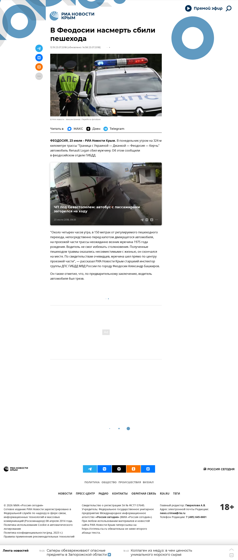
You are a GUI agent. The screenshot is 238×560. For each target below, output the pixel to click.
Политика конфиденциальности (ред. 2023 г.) (33, 533)
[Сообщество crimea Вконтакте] (104, 469)
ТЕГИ (176, 494)
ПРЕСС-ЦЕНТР (85, 494)
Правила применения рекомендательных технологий (39, 537)
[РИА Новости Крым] (72, 16)
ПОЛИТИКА (92, 482)
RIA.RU (164, 494)
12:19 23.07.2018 (58, 47)
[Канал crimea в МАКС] (148, 469)
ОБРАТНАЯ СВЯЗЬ (143, 494)
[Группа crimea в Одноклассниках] (133, 469)
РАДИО (103, 494)
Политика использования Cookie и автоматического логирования (38, 527)
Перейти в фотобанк (91, 119)
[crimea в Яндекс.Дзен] (119, 469)
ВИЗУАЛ (148, 482)
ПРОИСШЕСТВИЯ (129, 482)
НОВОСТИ (65, 494)
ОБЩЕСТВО (109, 482)
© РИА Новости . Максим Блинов (65, 119)
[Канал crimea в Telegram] (90, 469)
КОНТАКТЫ (120, 494)
